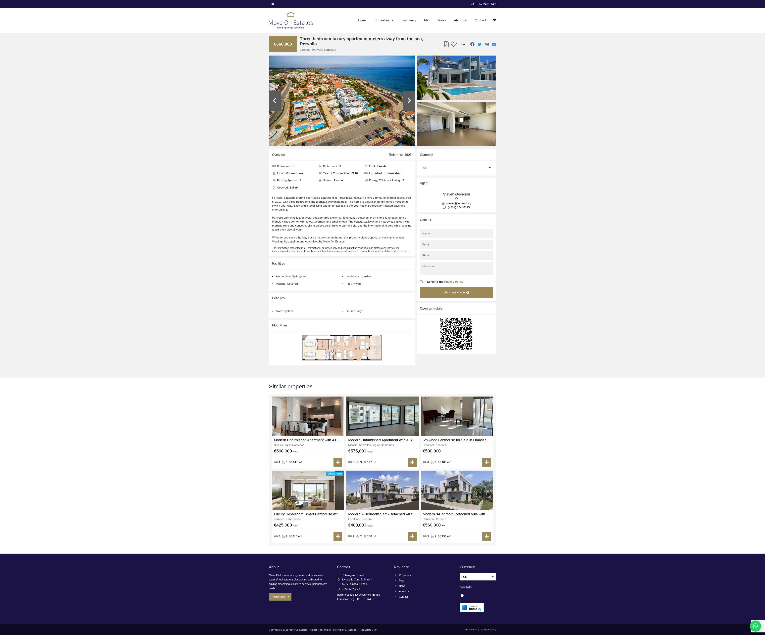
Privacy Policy (453, 281)
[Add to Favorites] (454, 44)
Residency (408, 20)
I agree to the (444, 281)
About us (460, 20)
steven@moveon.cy (458, 203)
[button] (456, 167)
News (442, 20)
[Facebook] (273, 4)
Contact (480, 20)
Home (362, 20)
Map (427, 20)
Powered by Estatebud (344, 630)
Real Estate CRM (368, 630)
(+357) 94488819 (458, 207)
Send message (454, 292)
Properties (382, 20)
